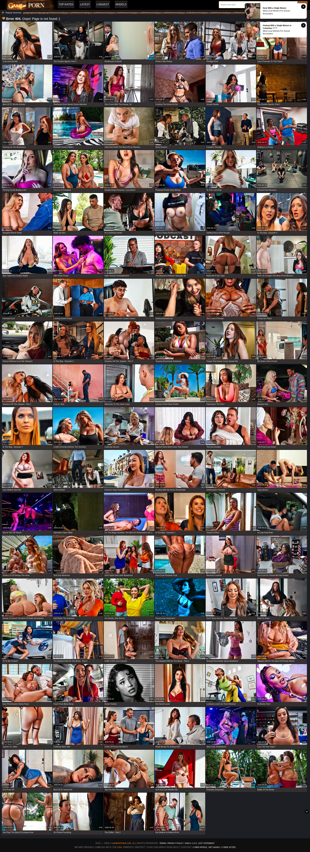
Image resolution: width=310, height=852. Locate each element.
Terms (162, 843)
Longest (103, 4)
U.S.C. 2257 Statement (203, 843)
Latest (85, 4)
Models (121, 4)
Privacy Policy (176, 843)
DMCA (188, 843)
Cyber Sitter (229, 847)
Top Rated (66, 4)
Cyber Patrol (200, 847)
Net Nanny (214, 847)
